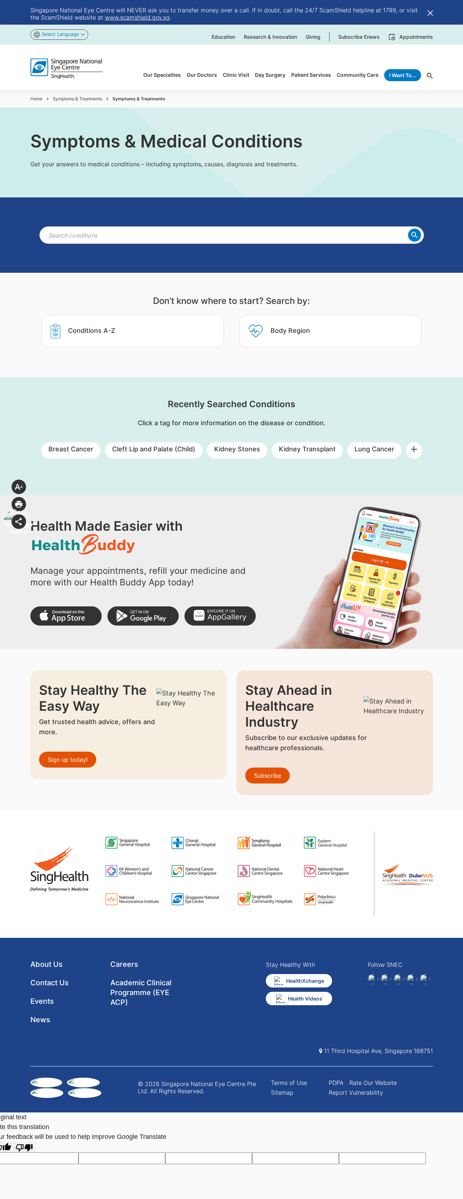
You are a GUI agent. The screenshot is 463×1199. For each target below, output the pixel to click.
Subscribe (267, 775)
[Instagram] (399, 979)
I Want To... (402, 75)
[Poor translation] (24, 1147)
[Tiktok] (412, 979)
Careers (124, 964)
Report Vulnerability (356, 1092)
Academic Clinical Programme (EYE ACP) (140, 992)
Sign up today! (68, 759)
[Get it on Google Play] (143, 616)
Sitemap (282, 1092)
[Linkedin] (386, 979)
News (40, 1019)
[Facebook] (373, 979)
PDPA (336, 1082)
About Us (46, 964)
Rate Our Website (373, 1082)
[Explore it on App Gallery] (220, 616)
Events (42, 1001)
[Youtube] (425, 979)
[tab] (133, 331)
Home (36, 98)
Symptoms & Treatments (77, 98)
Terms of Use (289, 1082)
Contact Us (49, 982)
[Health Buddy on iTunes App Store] (66, 616)
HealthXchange (305, 981)
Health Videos (305, 998)
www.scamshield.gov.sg (137, 17)
